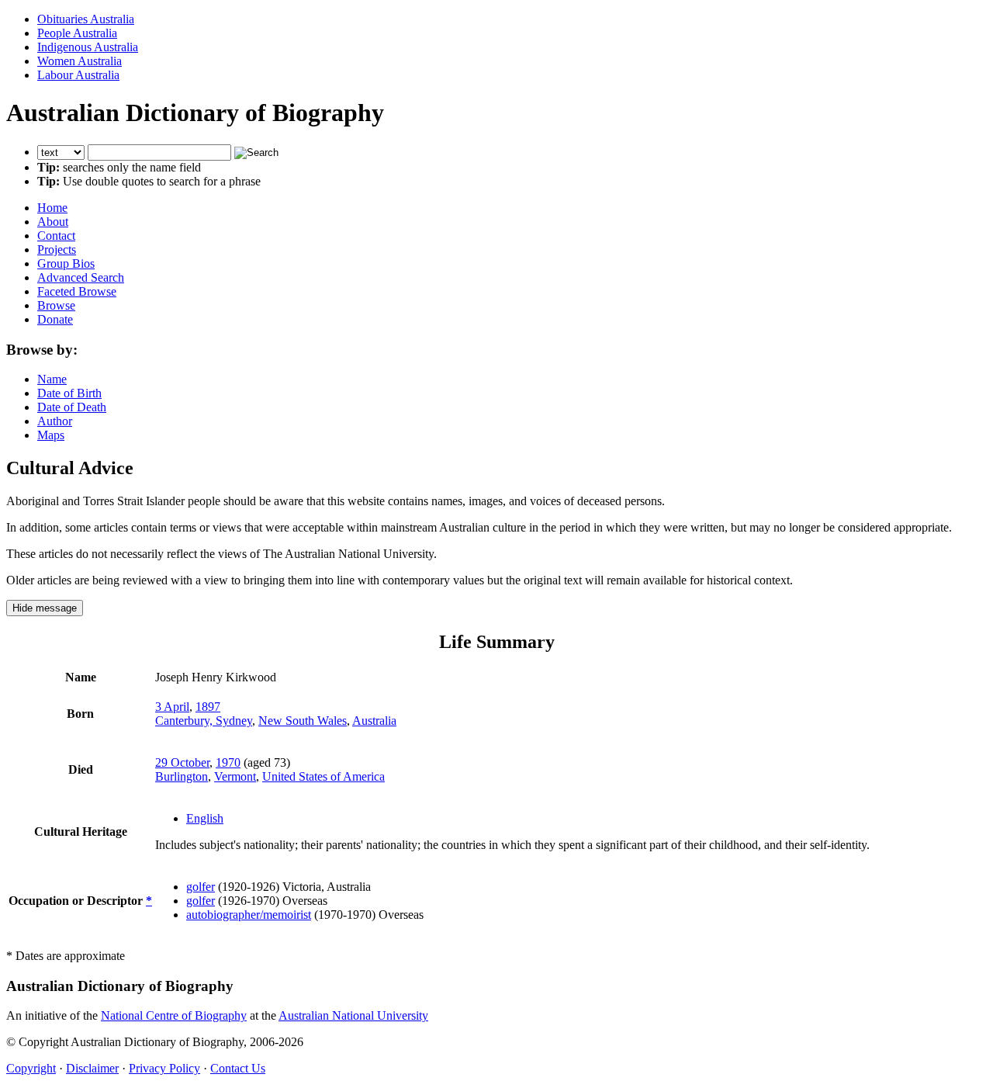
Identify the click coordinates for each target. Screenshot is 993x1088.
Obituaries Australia (85, 19)
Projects (56, 249)
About (52, 221)
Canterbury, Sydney (203, 720)
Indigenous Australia (87, 47)
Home (52, 207)
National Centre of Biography (174, 1015)
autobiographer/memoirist (248, 914)
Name (52, 379)
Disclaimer (92, 1068)
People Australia (77, 33)
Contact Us (237, 1068)
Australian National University (353, 1015)
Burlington (181, 776)
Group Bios (66, 263)
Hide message (44, 608)
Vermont (235, 776)
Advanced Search (80, 277)
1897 (207, 706)
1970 (228, 762)
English (204, 818)
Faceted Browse (76, 291)
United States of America (323, 776)
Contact (56, 235)
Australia (374, 720)
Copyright (31, 1068)
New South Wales (302, 720)
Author (54, 421)
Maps (50, 435)
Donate (55, 319)
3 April (172, 706)
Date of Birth (69, 393)
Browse (56, 305)
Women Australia (79, 61)
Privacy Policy (164, 1068)
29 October (182, 762)
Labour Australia (78, 74)
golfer (200, 886)
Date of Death (71, 407)
